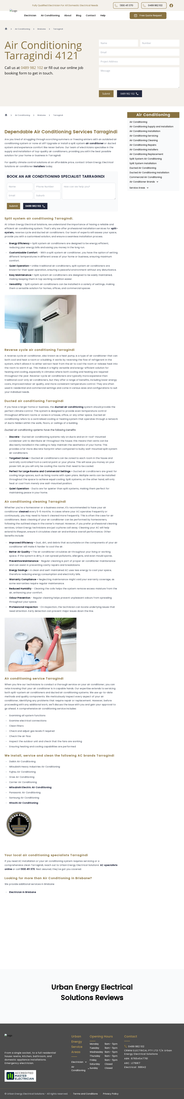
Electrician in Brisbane (22, 892)
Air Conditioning (50, 15)
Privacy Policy (110, 1093)
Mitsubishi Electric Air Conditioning (30, 787)
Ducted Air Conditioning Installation (149, 172)
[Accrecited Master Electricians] (32, 1076)
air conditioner (95, 143)
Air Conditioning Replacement (146, 154)
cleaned (24, 511)
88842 (142, 1067)
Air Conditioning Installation (145, 131)
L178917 (135, 1063)
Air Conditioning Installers (144, 149)
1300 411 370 (126, 5)
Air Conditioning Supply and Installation (151, 126)
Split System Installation (143, 163)
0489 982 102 (155, 5)
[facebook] (171, 5)
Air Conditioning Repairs (143, 145)
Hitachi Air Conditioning (23, 803)
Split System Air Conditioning (146, 158)
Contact (91, 15)
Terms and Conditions (85, 1093)
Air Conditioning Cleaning (144, 140)
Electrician (30, 15)
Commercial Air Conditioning (146, 177)
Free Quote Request (150, 15)
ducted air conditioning (69, 407)
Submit (106, 93)
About (67, 15)
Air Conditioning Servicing (144, 135)
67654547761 (139, 1058)
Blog (78, 15)
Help (103, 15)
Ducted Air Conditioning (143, 168)
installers (39, 166)
